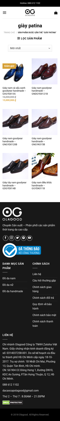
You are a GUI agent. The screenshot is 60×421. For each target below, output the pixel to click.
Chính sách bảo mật (44, 315)
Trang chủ (9, 32)
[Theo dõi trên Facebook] (5, 238)
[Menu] (4, 12)
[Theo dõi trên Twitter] (17, 238)
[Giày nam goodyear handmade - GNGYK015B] (45, 122)
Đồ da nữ (7, 284)
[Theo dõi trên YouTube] (29, 238)
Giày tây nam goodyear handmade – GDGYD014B (14, 185)
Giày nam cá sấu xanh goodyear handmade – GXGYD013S (14, 91)
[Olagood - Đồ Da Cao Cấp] (30, 12)
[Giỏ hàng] (56, 12)
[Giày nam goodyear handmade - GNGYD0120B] (15, 122)
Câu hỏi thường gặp (44, 280)
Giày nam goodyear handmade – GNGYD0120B (12, 141)
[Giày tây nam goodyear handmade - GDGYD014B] (15, 166)
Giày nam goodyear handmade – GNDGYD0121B (42, 91)
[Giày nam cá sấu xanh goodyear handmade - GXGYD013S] (15, 71)
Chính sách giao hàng (42, 289)
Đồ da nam (9, 278)
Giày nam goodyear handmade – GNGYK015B (42, 141)
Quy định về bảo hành (42, 306)
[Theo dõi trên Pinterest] (23, 238)
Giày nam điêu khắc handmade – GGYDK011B (42, 185)
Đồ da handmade (12, 291)
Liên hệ (36, 274)
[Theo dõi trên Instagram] (11, 238)
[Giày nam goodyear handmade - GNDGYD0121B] (45, 71)
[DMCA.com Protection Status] (12, 402)
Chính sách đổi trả (43, 297)
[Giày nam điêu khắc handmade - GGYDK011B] (45, 166)
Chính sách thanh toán (42, 323)
